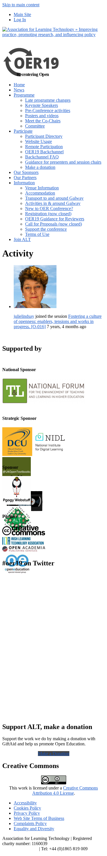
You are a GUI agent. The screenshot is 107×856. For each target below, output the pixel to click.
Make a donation (40, 167)
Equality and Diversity (34, 828)
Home (19, 84)
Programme (24, 95)
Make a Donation (53, 753)
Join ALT (22, 239)
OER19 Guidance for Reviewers (54, 218)
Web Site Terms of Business (39, 818)
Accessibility (25, 802)
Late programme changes (47, 100)
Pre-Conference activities (47, 110)
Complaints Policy (30, 823)
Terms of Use (37, 234)
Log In (20, 19)
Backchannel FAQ (42, 156)
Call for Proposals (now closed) (53, 224)
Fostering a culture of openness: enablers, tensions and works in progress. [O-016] (58, 321)
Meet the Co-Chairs (42, 120)
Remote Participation (44, 146)
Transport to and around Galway (54, 198)
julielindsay (24, 316)
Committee (35, 126)
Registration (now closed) (48, 213)
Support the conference (46, 229)
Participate (23, 131)
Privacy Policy (27, 813)
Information (24, 182)
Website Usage (38, 141)
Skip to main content (20, 4)
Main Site (22, 14)
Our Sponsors (26, 172)
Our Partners (25, 177)
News (19, 89)
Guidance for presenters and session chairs (63, 162)
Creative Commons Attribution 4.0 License (65, 791)
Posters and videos (41, 115)
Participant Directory (43, 136)
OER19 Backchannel (44, 151)
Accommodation (40, 193)
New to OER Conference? (49, 208)
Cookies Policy (27, 808)
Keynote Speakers (41, 105)
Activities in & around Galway (52, 203)
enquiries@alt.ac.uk (20, 848)
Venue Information (42, 187)
